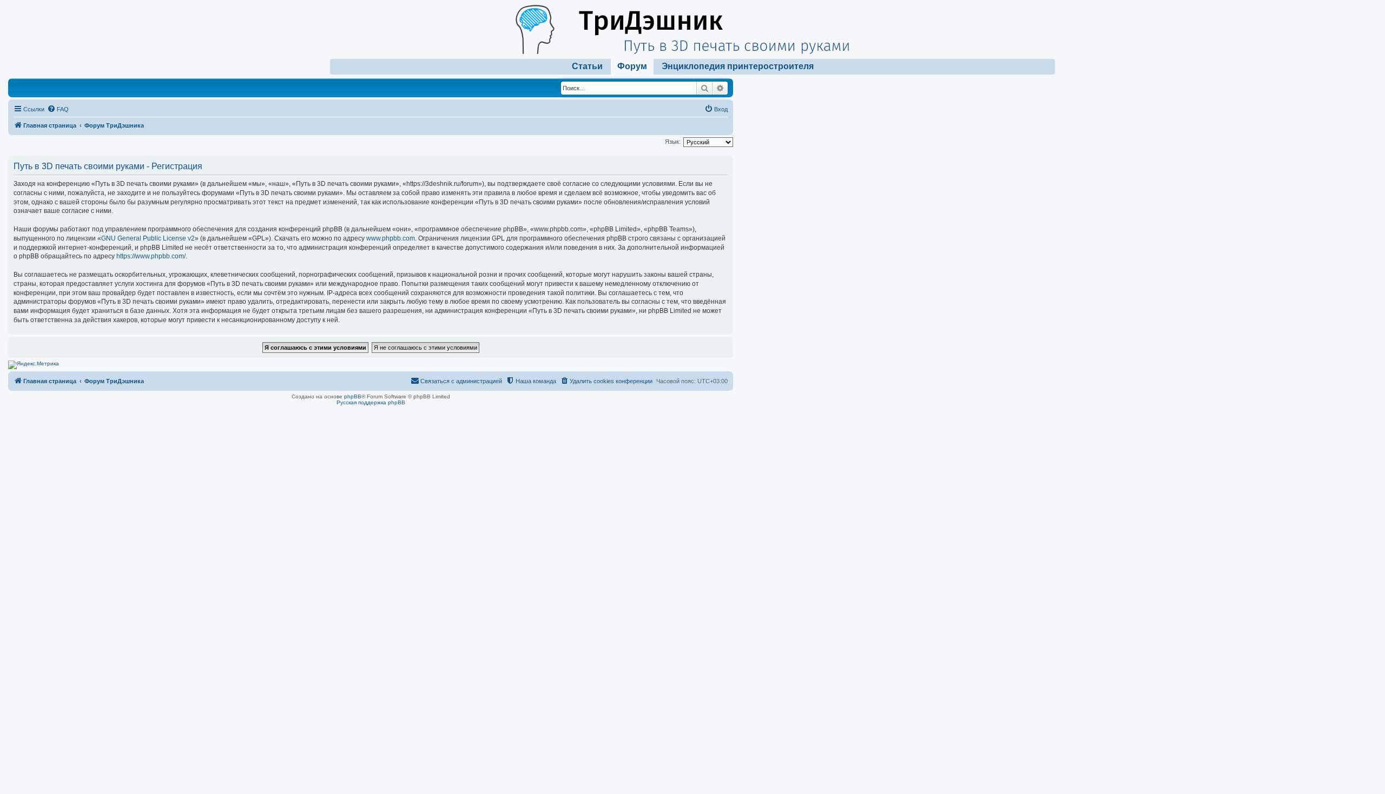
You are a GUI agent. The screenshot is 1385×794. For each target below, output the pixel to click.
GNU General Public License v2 (148, 238)
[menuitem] (58, 109)
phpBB (352, 396)
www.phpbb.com (390, 238)
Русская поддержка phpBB (371, 402)
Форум (632, 66)
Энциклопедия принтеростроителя (738, 66)
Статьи (587, 66)
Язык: (673, 141)
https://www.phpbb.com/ (151, 256)
